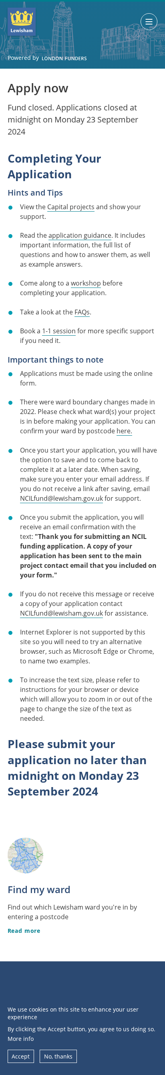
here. (124, 430)
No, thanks (58, 1056)
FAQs (82, 312)
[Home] (22, 22)
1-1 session (59, 330)
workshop (86, 283)
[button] (149, 21)
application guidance (79, 235)
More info (21, 1038)
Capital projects (71, 206)
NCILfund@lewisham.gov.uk (61, 498)
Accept (21, 1056)
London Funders (64, 59)
